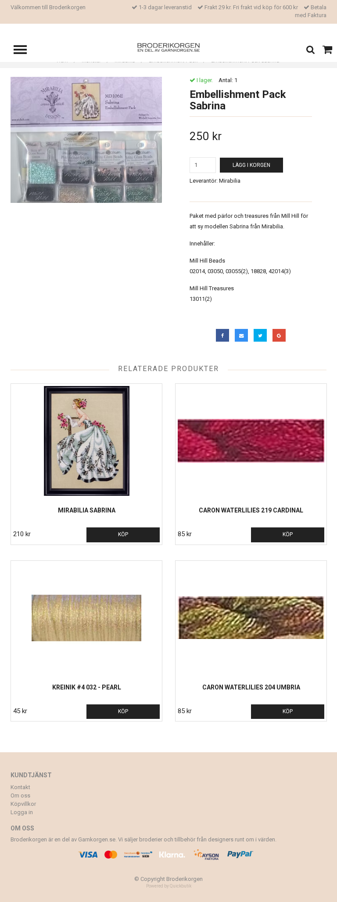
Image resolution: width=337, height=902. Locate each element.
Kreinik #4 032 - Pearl (86, 687)
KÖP (123, 534)
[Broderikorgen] (168, 46)
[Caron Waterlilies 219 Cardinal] (251, 441)
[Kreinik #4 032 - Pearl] (86, 618)
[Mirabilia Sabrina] (86, 441)
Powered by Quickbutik (168, 886)
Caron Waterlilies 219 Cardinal (251, 510)
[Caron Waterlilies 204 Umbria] (251, 618)
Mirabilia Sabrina (86, 510)
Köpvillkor (23, 804)
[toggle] (25, 50)
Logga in (22, 812)
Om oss (20, 795)
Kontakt (20, 787)
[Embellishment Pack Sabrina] (86, 140)
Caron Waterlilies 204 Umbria (251, 687)
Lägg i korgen (251, 165)
